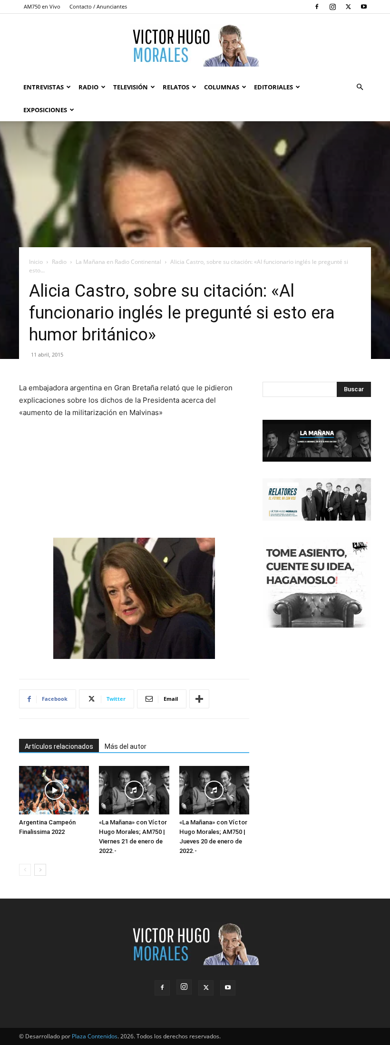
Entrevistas (43, 87)
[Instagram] (332, 6)
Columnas (221, 87)
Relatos (176, 87)
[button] (359, 87)
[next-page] (40, 870)
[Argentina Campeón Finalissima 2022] (54, 790)
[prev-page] (25, 870)
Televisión (130, 87)
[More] (199, 698)
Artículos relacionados (59, 746)
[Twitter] (348, 6)
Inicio (36, 262)
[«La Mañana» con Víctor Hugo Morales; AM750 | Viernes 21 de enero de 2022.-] (134, 790)
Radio (88, 87)
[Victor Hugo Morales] (195, 45)
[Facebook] (317, 6)
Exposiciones (45, 110)
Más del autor (125, 746)
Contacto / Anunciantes (98, 6)
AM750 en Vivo (42, 6)
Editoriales (273, 87)
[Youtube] (364, 6)
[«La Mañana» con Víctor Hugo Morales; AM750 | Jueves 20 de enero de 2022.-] (214, 790)
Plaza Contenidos (94, 1036)
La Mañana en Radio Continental (118, 262)
